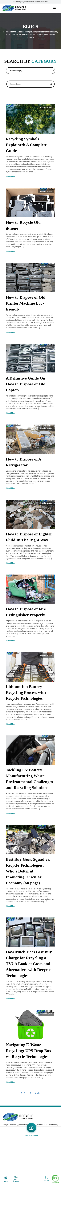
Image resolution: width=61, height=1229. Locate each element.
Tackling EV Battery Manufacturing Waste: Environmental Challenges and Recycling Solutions (29, 779)
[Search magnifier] (51, 84)
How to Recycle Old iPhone (23, 225)
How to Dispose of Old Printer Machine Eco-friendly (25, 303)
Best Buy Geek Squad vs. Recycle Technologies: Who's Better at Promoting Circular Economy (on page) (28, 871)
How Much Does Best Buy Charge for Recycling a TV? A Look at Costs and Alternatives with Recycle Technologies (29, 964)
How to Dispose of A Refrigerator (23, 462)
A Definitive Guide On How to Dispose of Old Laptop (25, 384)
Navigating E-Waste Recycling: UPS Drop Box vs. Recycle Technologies (28, 1050)
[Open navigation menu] (54, 8)
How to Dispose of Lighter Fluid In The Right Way (29, 537)
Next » (37, 1093)
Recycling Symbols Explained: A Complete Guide (26, 145)
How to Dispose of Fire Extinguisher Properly (26, 612)
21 (31, 1093)
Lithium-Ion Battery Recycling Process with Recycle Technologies (26, 692)
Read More (10, 176)
